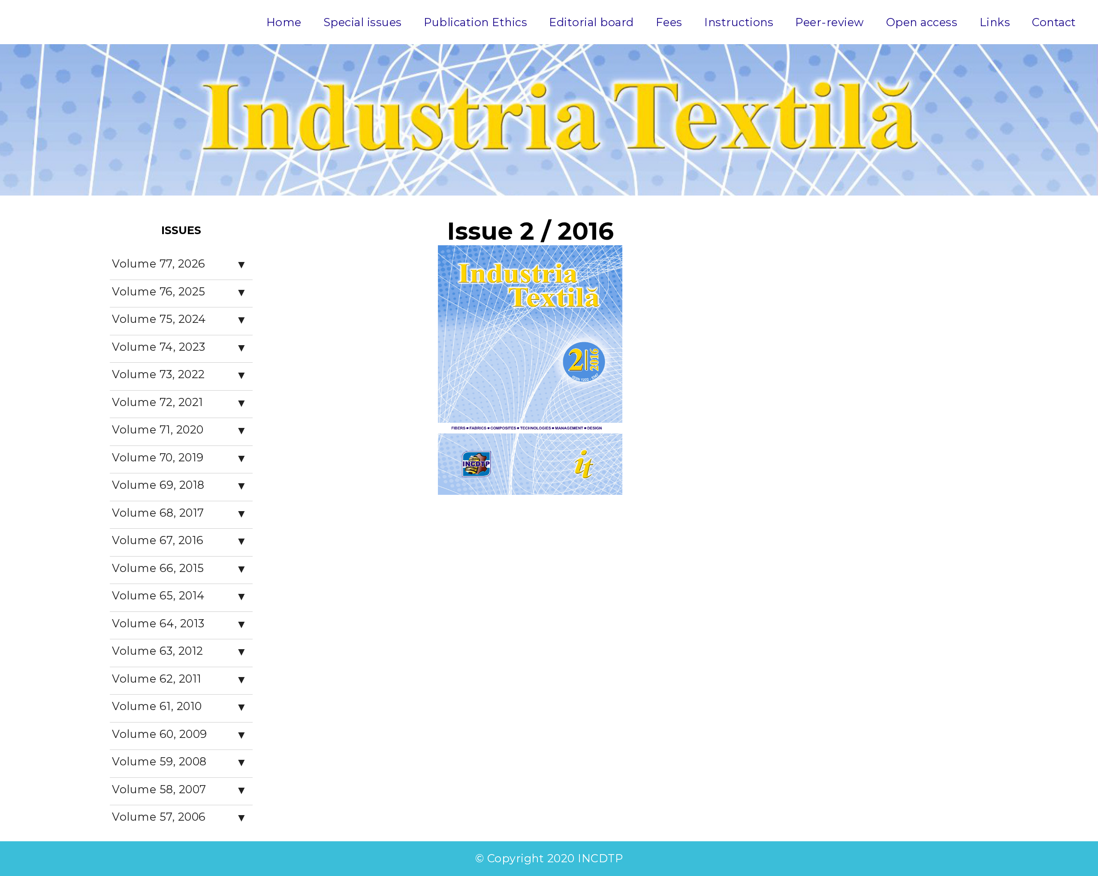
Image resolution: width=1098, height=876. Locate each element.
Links (995, 22)
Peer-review (829, 22)
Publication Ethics (475, 22)
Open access (922, 22)
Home (284, 22)
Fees (669, 22)
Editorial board (591, 22)
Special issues (362, 22)
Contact (1054, 22)
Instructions (738, 22)
